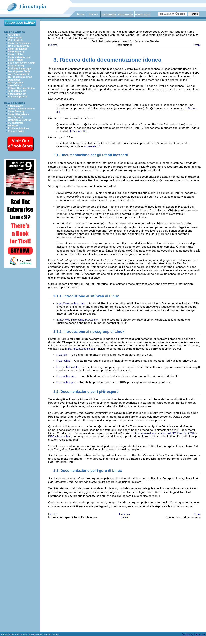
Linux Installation (17, 48)
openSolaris (15, 85)
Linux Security (16, 51)
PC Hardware (15, 122)
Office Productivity (18, 46)
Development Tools (19, 71)
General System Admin (21, 108)
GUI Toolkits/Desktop (20, 77)
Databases (14, 79)
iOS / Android (15, 40)
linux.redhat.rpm (65, 382)
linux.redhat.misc (66, 376)
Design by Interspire (193, 634)
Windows (13, 125)
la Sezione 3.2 (78, 131)
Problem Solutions (18, 128)
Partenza (124, 514)
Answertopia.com (18, 96)
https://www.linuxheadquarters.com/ (77, 319)
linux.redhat (63, 360)
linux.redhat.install (66, 367)
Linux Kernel (15, 60)
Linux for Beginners (19, 43)
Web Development (18, 74)
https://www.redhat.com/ (70, 303)
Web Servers (15, 117)
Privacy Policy (16, 131)
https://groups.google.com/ (80, 348)
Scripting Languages (20, 68)
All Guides (14, 34)
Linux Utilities (16, 54)
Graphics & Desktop (19, 120)
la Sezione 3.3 (92, 146)
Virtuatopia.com (17, 93)
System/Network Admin (21, 62)
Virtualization (15, 105)
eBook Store (15, 37)
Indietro (52, 44)
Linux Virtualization (19, 57)
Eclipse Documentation (21, 88)
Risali (124, 517)
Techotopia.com (17, 91)
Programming (16, 65)
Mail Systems (16, 82)
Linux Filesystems (18, 114)
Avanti (197, 44)
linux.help (61, 354)
